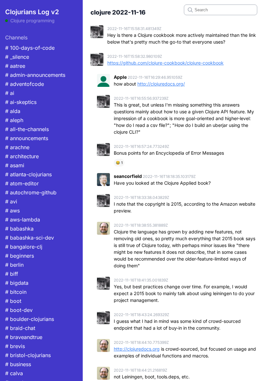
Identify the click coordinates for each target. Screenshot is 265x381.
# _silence (17, 57)
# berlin (14, 265)
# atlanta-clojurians (28, 174)
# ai (9, 93)
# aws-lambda (22, 219)
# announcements (26, 138)
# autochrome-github (31, 192)
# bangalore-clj (23, 246)
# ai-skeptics (21, 102)
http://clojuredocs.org (137, 349)
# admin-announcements (35, 75)
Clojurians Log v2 (32, 12)
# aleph (14, 120)
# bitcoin (15, 292)
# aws (12, 210)
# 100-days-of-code (30, 48)
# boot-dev (19, 310)
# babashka (19, 228)
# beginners (19, 255)
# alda (12, 111)
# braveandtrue (23, 337)
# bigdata (16, 283)
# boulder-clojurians (29, 319)
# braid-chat (20, 328)
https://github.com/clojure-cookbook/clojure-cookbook (165, 63)
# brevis (15, 346)
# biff (11, 274)
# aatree (15, 66)
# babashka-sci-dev (29, 237)
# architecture (22, 156)
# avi (11, 201)
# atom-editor (22, 183)
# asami (14, 165)
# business (18, 364)
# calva (14, 373)
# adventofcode (24, 84)
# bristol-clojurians (28, 355)
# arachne (17, 147)
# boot (13, 301)
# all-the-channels (27, 129)
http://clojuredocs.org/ (161, 84)
